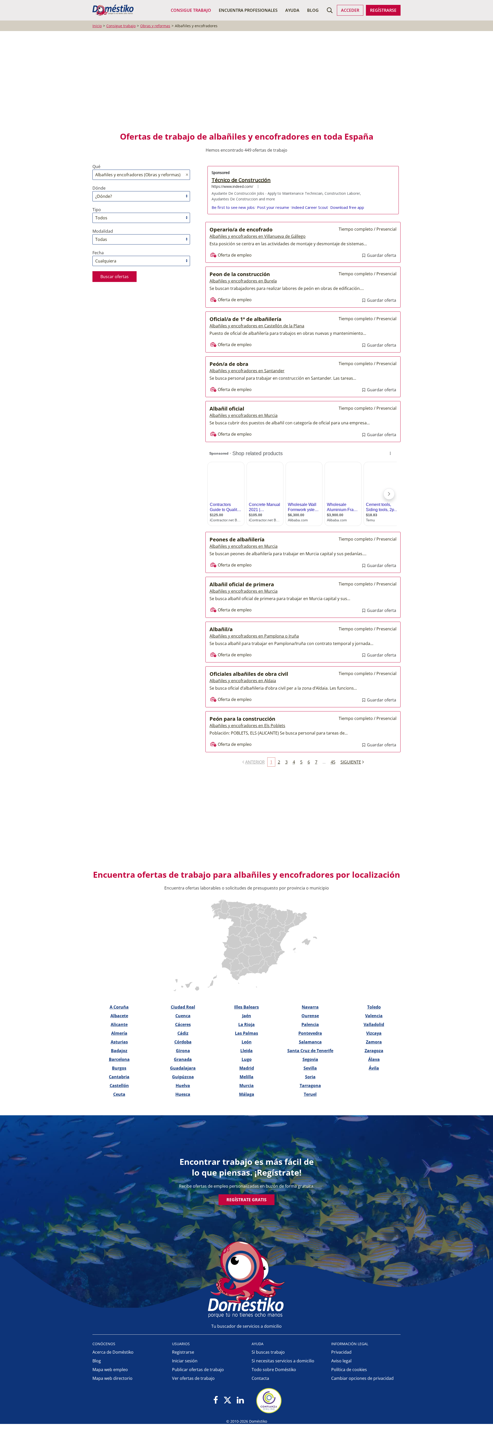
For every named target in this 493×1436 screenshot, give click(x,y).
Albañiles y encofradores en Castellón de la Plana (257, 326)
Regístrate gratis (246, 1200)
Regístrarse (383, 10)
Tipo (96, 209)
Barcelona (119, 1059)
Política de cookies (349, 1369)
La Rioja (246, 1024)
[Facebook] (215, 1400)
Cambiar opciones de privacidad (362, 1378)
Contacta (260, 1378)
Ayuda (292, 10)
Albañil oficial (227, 408)
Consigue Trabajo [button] (191, 10)
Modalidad (102, 231)
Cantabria (119, 1077)
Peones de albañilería (237, 539)
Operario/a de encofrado (241, 229)
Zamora (374, 1042)
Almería (119, 1033)
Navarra (310, 1007)
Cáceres (183, 1024)
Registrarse (183, 1352)
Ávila (374, 1068)
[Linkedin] (240, 1400)
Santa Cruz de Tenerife (310, 1050)
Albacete (119, 1016)
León (247, 1042)
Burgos (119, 1068)
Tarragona (310, 1085)
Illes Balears (246, 1007)
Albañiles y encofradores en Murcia (244, 415)
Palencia (310, 1024)
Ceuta (119, 1094)
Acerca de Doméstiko (113, 1352)
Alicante (119, 1024)
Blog (313, 10)
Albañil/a (221, 629)
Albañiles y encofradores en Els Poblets (247, 725)
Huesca (182, 1094)
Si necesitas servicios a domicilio (283, 1361)
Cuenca (183, 1016)
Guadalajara (183, 1068)
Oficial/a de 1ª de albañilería (245, 319)
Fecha (98, 253)
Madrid (246, 1068)
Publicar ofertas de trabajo (198, 1369)
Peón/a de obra (229, 363)
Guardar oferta (381, 255)
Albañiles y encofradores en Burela (243, 281)
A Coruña (119, 1007)
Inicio (97, 25)
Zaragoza (374, 1050)
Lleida (246, 1050)
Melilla (246, 1077)
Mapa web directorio (112, 1378)
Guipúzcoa (183, 1077)
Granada (183, 1059)
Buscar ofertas (114, 276)
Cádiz (182, 1033)
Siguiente (350, 762)
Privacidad (341, 1352)
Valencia (374, 1016)
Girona (183, 1050)
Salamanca (310, 1042)
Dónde (99, 188)
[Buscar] (330, 10)
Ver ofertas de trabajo (193, 1378)
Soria (310, 1077)
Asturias (119, 1042)
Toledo (374, 1007)
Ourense (310, 1016)
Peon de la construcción (240, 274)
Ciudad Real (183, 1007)
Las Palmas (246, 1033)
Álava (374, 1059)
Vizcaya (374, 1033)
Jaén (246, 1016)
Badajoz (119, 1050)
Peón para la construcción (242, 718)
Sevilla (310, 1068)
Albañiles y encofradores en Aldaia (243, 680)
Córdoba (183, 1042)
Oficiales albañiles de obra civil (249, 673)
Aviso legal (341, 1361)
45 (333, 762)
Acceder (350, 10)
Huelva (183, 1085)
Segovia (310, 1059)
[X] (227, 1400)
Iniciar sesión (184, 1361)
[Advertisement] (244, 85)
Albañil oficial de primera (242, 584)
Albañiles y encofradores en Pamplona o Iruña (254, 636)
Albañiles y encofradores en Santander (247, 371)
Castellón (119, 1085)
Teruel (310, 1094)
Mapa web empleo (110, 1369)
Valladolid (374, 1024)
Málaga (246, 1094)
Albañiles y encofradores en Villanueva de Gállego (258, 236)
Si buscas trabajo (268, 1352)
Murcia (246, 1085)
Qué (96, 166)
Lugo (247, 1059)
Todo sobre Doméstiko (274, 1369)
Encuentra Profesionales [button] (248, 10)
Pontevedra (310, 1033)
